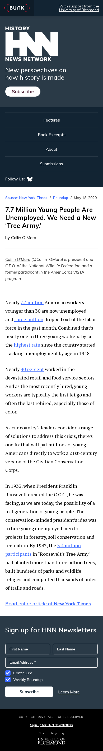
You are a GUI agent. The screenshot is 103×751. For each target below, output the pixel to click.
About (51, 149)
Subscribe (23, 91)
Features (51, 120)
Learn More (69, 691)
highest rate (26, 345)
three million (28, 319)
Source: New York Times (26, 197)
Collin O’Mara (17, 259)
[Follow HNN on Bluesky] (29, 179)
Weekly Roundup (28, 679)
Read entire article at (48, 604)
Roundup (60, 197)
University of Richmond (79, 9)
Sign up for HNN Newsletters (51, 725)
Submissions (51, 163)
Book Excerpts (51, 134)
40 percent (32, 369)
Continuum (22, 673)
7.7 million (32, 302)
